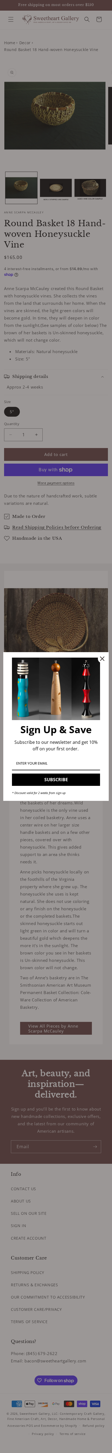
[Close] (102, 658)
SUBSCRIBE (56, 780)
